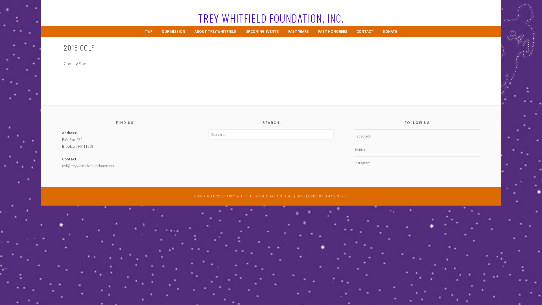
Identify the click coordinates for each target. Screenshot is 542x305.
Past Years (298, 31)
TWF (148, 31)
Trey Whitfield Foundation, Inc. (271, 17)
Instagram (362, 162)
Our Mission (173, 31)
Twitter (360, 149)
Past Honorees (332, 31)
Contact (365, 31)
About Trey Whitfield (215, 31)
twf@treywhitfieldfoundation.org (88, 165)
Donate (390, 31)
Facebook (363, 136)
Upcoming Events (262, 31)
